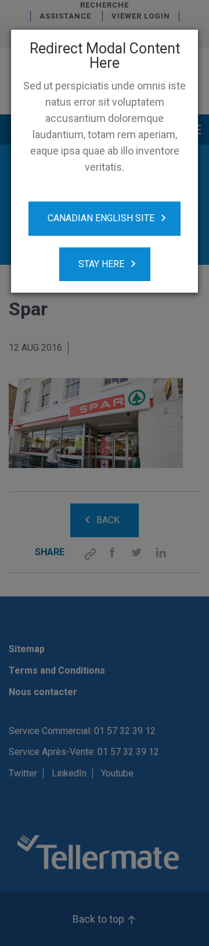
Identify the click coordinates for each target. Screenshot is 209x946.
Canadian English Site (101, 218)
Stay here (101, 263)
